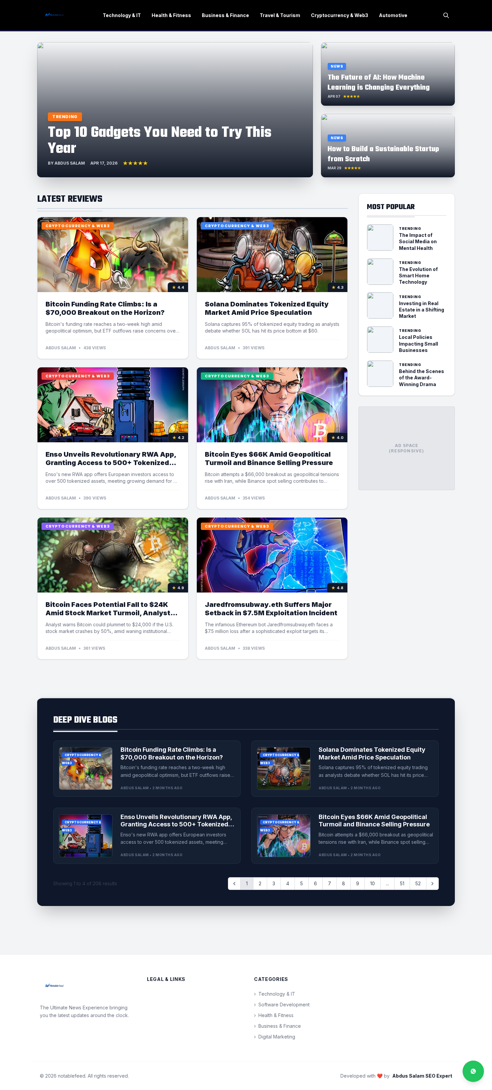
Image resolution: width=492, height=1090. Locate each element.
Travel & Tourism (280, 15)
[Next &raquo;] (432, 883)
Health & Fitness (171, 15)
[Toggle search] (446, 15)
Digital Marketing (274, 1036)
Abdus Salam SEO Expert (422, 1076)
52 (418, 883)
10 (372, 883)
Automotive (393, 15)
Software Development (282, 1004)
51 (402, 883)
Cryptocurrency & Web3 (339, 15)
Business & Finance (225, 15)
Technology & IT (122, 15)
